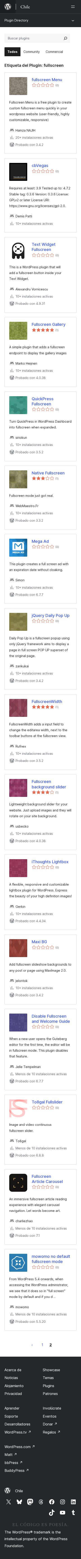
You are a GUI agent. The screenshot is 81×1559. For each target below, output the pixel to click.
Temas (48, 1377)
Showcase (51, 1370)
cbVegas (40, 165)
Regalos (52, 1432)
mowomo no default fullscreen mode (51, 1259)
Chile (19, 1491)
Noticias (11, 1377)
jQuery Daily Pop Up (51, 615)
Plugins (48, 1386)
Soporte (11, 1416)
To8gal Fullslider (47, 1102)
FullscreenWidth (47, 701)
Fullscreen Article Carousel (47, 1179)
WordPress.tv (17, 1432)
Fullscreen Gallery (48, 324)
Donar (50, 1424)
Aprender (11, 1408)
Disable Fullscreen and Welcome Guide (51, 1019)
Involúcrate (52, 1408)
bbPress (13, 1462)
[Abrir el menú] (74, 6)
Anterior (32, 1344)
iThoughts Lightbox (50, 861)
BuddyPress (16, 1470)
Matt (10, 1454)
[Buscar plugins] (65, 38)
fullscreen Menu (47, 79)
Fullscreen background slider (49, 784)
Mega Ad (40, 541)
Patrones (50, 1393)
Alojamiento (14, 1386)
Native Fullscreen (48, 473)
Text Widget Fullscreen (44, 247)
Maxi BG (39, 941)
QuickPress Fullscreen (43, 401)
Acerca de (12, 1370)
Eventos (49, 1416)
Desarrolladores (17, 1424)
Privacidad (13, 1393)
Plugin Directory (16, 20)
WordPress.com (19, 1446)
